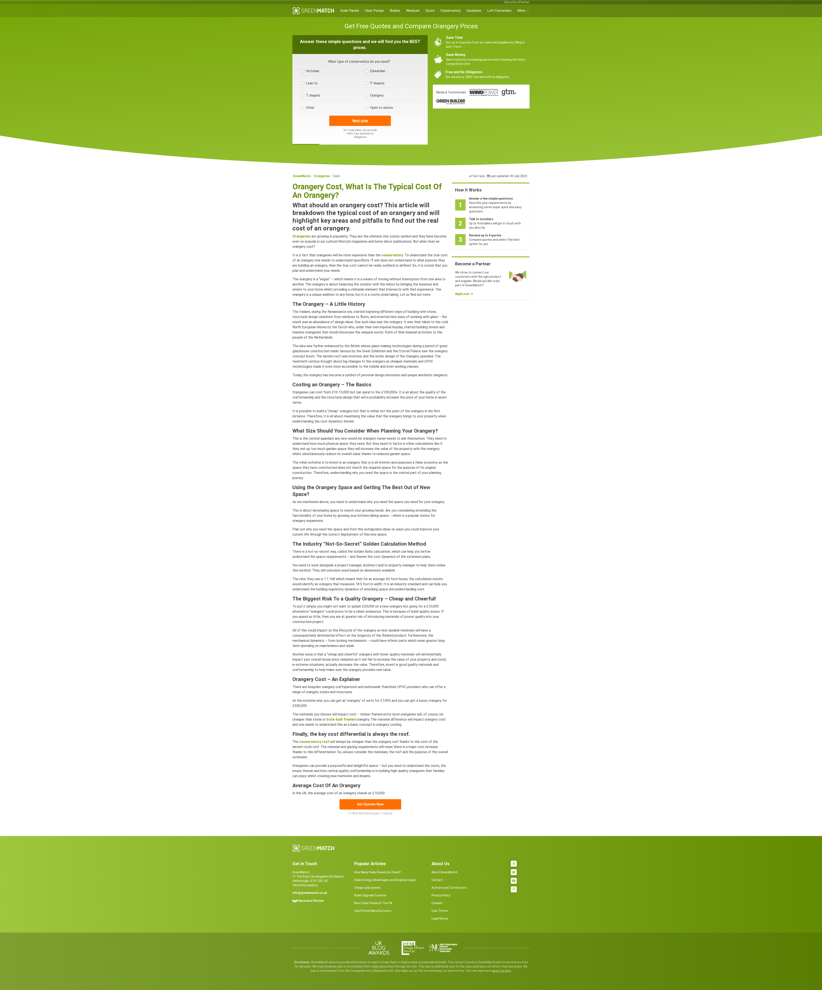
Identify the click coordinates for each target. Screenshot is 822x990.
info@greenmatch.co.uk (309, 892)
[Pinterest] (514, 889)
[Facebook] (514, 864)
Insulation (474, 11)
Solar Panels (349, 11)
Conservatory (451, 11)
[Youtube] (514, 881)
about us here (501, 970)
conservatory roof (314, 742)
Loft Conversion (499, 11)
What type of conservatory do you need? (359, 62)
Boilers (395, 11)
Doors (430, 11)
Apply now (462, 294)
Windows (413, 11)
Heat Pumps (374, 11)
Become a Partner (517, 2)
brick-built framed (341, 719)
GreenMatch (301, 176)
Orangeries (322, 176)
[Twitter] (514, 872)
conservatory (392, 255)
